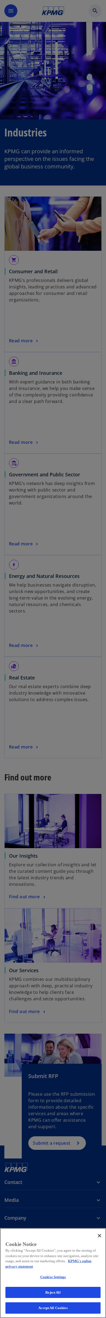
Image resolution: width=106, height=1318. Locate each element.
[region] (53, 1273)
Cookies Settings (53, 1277)
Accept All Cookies (52, 1308)
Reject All (52, 1292)
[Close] (99, 1236)
